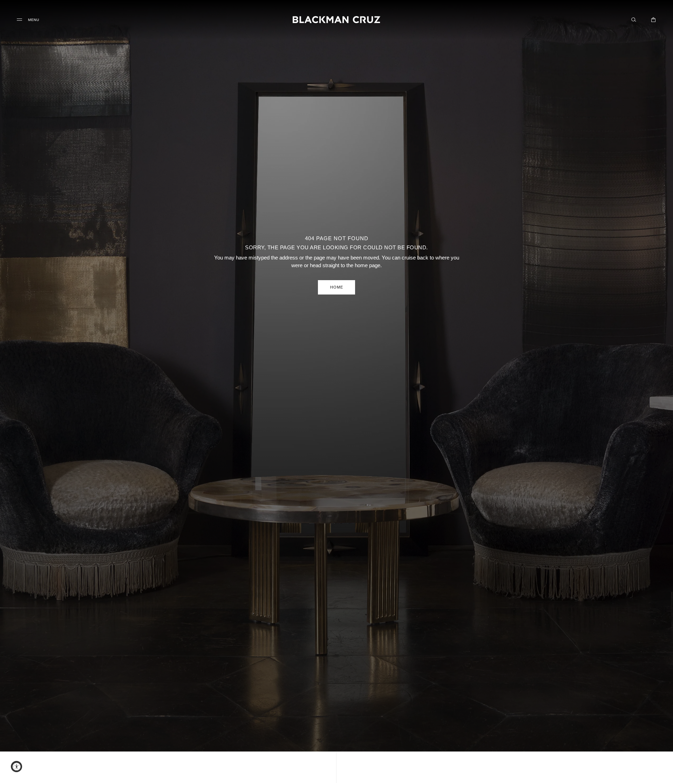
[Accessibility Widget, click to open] (16, 766)
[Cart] (653, 19)
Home (336, 287)
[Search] (634, 19)
